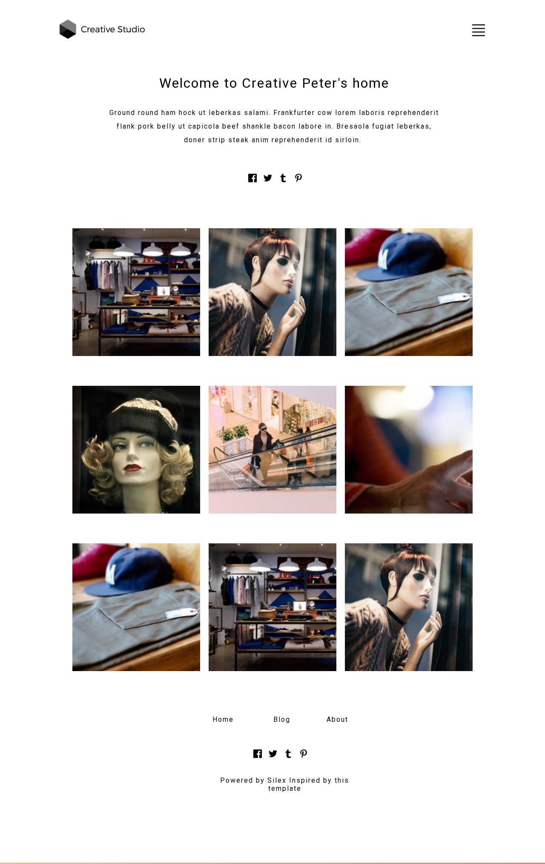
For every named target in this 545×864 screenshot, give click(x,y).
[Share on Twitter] (268, 182)
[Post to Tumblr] (283, 182)
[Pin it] (298, 182)
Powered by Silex (253, 780)
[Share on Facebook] (252, 182)
